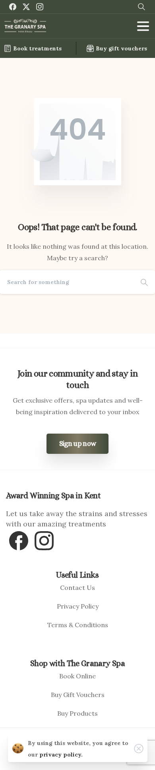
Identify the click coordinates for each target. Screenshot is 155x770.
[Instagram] (39, 6)
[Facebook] (12, 6)
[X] (26, 6)
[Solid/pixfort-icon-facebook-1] (18, 539)
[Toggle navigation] (143, 26)
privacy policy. (61, 754)
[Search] (144, 282)
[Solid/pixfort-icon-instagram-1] (44, 539)
